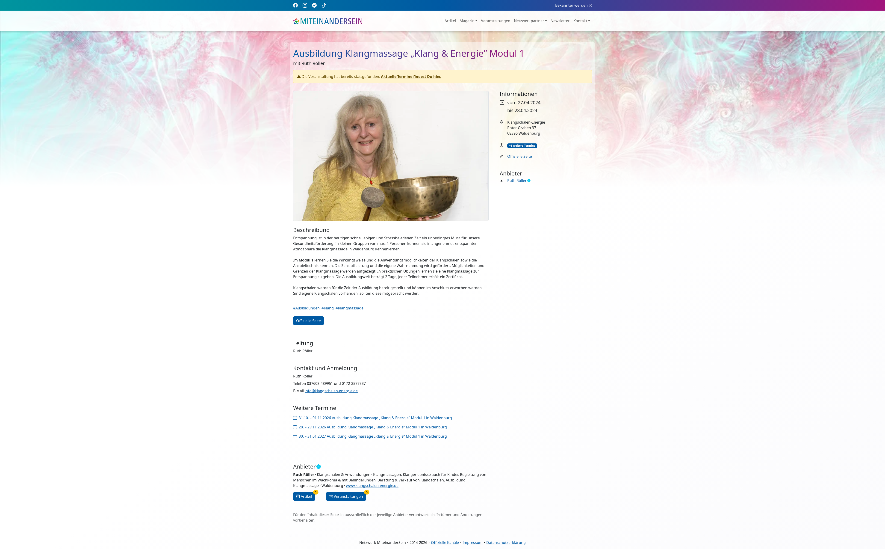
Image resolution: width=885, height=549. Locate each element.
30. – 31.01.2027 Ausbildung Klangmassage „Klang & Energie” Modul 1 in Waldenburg (373, 436)
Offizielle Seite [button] (308, 320)
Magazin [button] (467, 20)
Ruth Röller (517, 180)
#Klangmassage (349, 308)
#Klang (328, 308)
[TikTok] (324, 5)
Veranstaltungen (495, 20)
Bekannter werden (571, 5)
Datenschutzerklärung (506, 542)
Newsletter (560, 20)
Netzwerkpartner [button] (529, 20)
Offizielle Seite (519, 156)
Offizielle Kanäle (445, 542)
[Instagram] (305, 5)
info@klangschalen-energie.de (331, 390)
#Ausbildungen (306, 308)
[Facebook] (295, 5)
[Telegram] (314, 5)
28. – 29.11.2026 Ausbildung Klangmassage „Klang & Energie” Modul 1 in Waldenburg (373, 427)
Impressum (473, 542)
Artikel (450, 20)
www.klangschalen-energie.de (372, 485)
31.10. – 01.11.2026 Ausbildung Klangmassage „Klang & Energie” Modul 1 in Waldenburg (375, 417)
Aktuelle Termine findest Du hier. (411, 76)
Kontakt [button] (580, 20)
